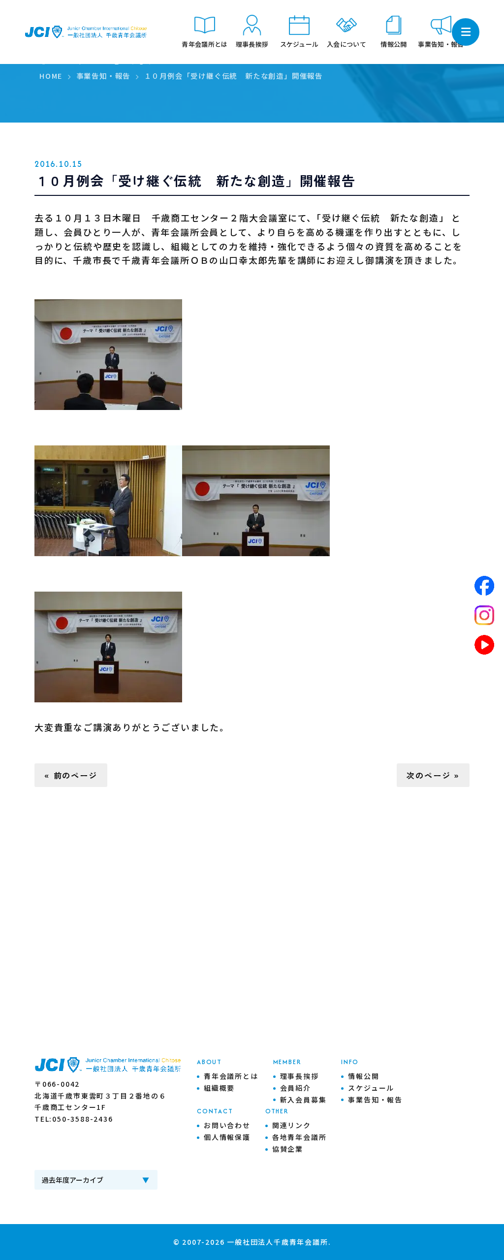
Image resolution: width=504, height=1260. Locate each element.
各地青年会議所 (299, 1137)
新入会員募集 (303, 1099)
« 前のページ (70, 775)
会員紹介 (295, 1088)
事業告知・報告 (375, 1099)
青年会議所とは (231, 1076)
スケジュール (371, 1088)
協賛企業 (287, 1149)
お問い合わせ (227, 1125)
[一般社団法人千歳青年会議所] (86, 32)
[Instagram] (484, 615)
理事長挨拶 (299, 1076)
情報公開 (363, 1076)
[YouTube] (484, 645)
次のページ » (433, 775)
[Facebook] (484, 586)
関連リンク (291, 1125)
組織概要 (219, 1088)
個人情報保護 (227, 1137)
